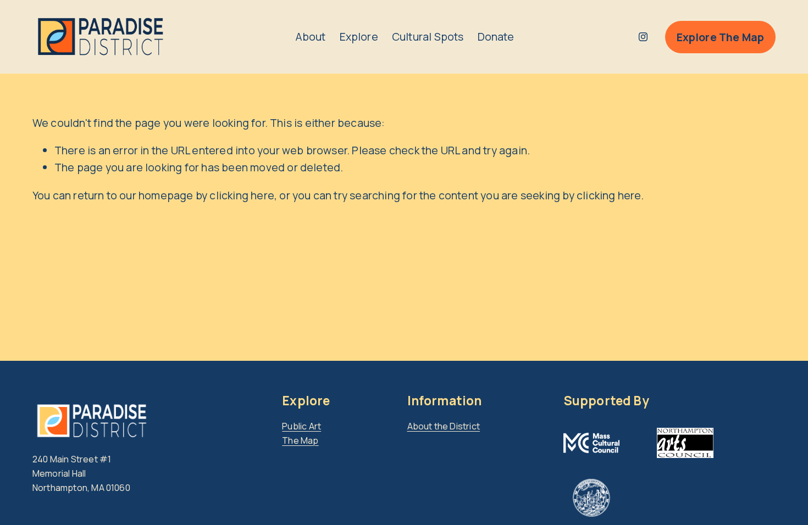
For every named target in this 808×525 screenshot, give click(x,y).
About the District (443, 426)
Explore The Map (721, 37)
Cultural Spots (428, 36)
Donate (496, 36)
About (310, 36)
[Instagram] (643, 36)
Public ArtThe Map (301, 433)
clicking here (241, 195)
